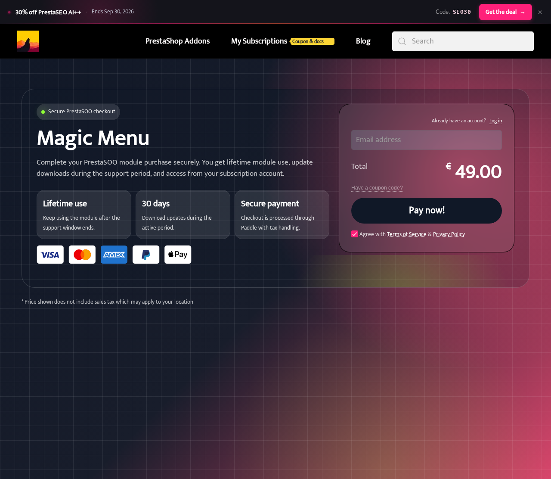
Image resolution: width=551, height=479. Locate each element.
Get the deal (506, 12)
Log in (495, 120)
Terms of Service (407, 234)
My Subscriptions (277, 41)
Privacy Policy (449, 234)
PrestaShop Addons (177, 41)
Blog (363, 41)
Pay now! (427, 210)
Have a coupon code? (377, 188)
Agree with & (411, 234)
